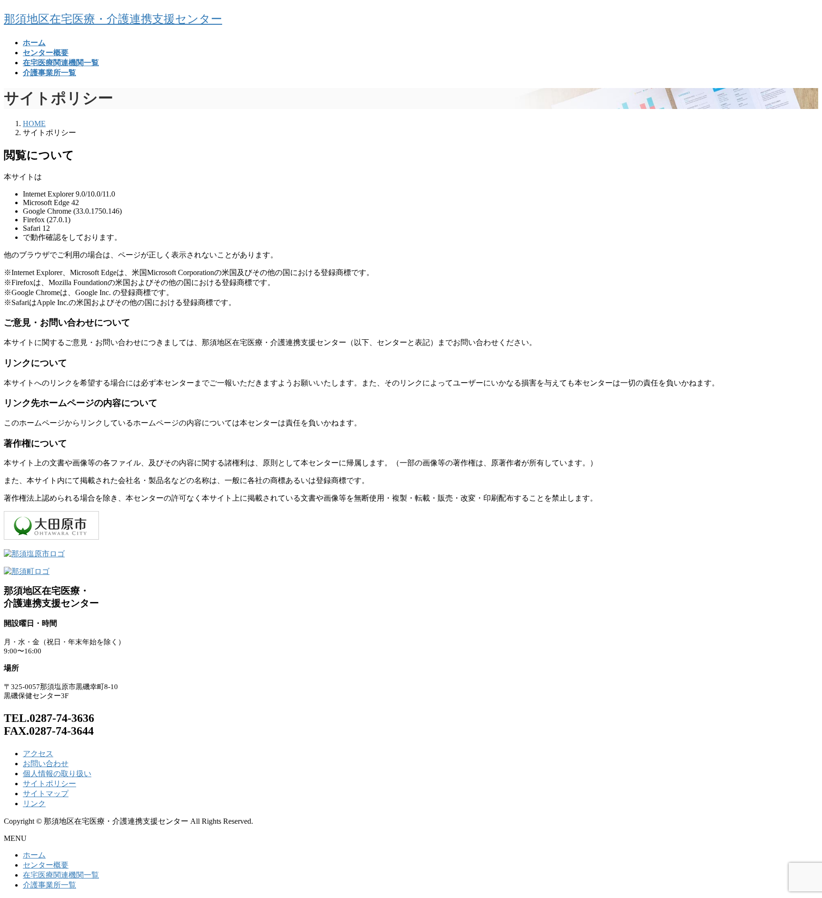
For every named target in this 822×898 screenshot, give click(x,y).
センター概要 (45, 865)
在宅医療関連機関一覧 (61, 875)
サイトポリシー (49, 784)
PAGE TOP (795, 861)
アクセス (38, 754)
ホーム (34, 855)
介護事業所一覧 (49, 885)
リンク (34, 803)
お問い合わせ (45, 764)
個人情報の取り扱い (57, 774)
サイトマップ (45, 793)
